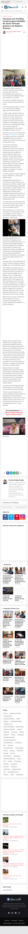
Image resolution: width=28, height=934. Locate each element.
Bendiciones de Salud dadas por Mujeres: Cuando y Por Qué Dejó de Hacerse (20, 680)
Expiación (6, 734)
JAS (5, 745)
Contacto (20, 920)
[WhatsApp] (14, 473)
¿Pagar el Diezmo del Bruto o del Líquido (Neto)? (8, 661)
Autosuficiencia (8, 716)
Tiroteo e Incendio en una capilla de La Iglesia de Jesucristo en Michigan (20, 699)
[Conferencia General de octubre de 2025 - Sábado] (20, 590)
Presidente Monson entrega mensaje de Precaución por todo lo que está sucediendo (13, 11)
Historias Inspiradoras (9, 740)
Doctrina (19, 729)
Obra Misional (7, 756)
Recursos (6, 766)
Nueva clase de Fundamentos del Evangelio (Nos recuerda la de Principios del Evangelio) (8, 579)
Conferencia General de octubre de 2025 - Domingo (8, 598)
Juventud (10, 745)
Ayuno (18, 718)
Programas (14, 764)
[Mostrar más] (20, 473)
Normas (12, 753)
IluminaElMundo (8, 742)
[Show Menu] (2, 7)
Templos (6, 774)
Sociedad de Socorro (13, 772)
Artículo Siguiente (21, 507)
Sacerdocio (14, 766)
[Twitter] (10, 473)
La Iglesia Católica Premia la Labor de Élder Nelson (14, 412)
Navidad (6, 753)
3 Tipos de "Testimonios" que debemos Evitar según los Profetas (20, 662)
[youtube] (15, 913)
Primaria (6, 764)
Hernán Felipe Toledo (16, 480)
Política (10, 761)
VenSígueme (19, 774)
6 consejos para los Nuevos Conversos (7, 679)
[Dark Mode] (22, 7)
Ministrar (12, 750)
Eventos (21, 732)
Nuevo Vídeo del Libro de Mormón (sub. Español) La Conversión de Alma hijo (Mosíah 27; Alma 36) (13, 851)
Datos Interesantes (9, 726)
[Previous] (24, 11)
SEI (4, 772)
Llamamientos (19, 748)
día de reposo (19, 726)
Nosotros (7, 920)
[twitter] (12, 913)
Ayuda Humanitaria (9, 718)
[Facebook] (7, 473)
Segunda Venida (16, 769)
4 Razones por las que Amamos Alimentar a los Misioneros (8, 698)
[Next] (26, 11)
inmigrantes (18, 742)
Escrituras (14, 732)
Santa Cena (7, 769)
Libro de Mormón (8, 748)
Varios (12, 774)
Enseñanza (6, 732)
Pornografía (17, 761)
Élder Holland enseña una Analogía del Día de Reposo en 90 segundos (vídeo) (13, 864)
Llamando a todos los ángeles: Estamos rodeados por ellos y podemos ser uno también (13, 837)
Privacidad (14, 920)
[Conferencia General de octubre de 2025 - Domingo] (8, 590)
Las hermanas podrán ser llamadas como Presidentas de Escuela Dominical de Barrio (20, 579)
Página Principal (7, 16)
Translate (6, 3)
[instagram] (19, 913)
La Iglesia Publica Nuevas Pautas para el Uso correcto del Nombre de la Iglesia (8, 623)
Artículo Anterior (6, 507)
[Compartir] (24, 32)
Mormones (20, 750)
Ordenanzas (16, 756)
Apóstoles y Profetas (15, 713)
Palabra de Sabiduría (9, 758)
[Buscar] (26, 7)
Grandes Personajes (9, 737)
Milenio (6, 750)
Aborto (5, 713)
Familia (13, 734)
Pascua (19, 758)
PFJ (5, 761)
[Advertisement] (14, 53)
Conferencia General (16, 721)
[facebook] (9, 913)
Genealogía (20, 734)
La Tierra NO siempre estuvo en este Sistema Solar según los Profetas (19, 642)
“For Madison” (14, 134)
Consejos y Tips (8, 724)
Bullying (6, 721)
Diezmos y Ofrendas (9, 729)
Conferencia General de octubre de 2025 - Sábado (20, 598)
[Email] (17, 473)
